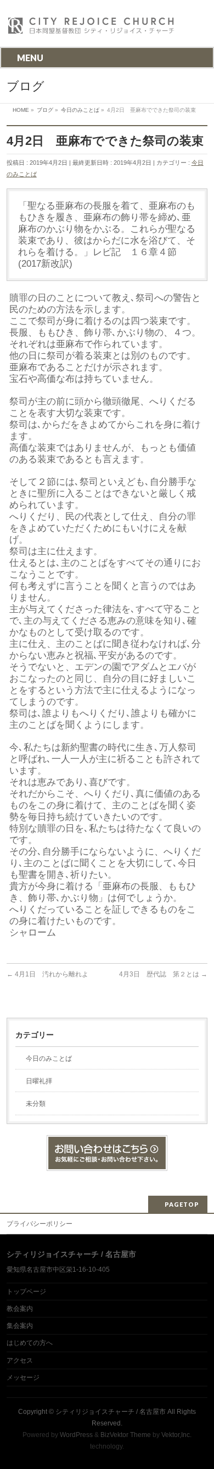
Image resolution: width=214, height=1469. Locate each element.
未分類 (36, 1104)
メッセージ (23, 1377)
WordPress (76, 1435)
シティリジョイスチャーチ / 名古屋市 (110, 1412)
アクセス (20, 1360)
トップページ (26, 1291)
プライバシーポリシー (39, 1224)
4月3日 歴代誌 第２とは (163, 974)
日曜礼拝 (39, 1081)
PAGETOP (182, 1204)
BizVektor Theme (125, 1435)
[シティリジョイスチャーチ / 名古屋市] (92, 28)
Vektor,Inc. (176, 1435)
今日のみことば (49, 1058)
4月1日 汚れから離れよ (47, 974)
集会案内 (20, 1326)
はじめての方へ (30, 1343)
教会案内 (20, 1309)
